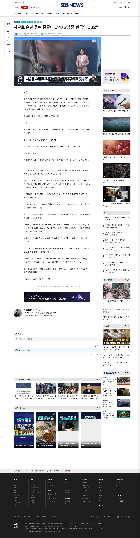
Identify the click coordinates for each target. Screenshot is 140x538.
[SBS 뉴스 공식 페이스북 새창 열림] (121, 516)
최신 (15, 483)
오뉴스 (32, 495)
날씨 (100, 483)
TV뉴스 (77, 13)
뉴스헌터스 (33, 485)
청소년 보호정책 (99, 528)
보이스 (49, 496)
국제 (42, 13)
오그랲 (104, 378)
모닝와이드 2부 (34, 490)
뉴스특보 (33, 502)
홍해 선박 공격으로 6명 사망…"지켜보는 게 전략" (39, 315)
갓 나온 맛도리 (85, 499)
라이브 (100, 488)
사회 (36, 13)
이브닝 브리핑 (51, 485)
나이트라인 (33, 497)
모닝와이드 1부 (34, 488)
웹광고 (37, 517)
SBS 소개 (17, 517)
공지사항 (101, 506)
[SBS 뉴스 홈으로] (72, 5)
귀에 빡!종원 (85, 485)
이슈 (15, 505)
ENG (109, 2)
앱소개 (100, 495)
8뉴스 (20, 13)
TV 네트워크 (17, 502)
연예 (62, 13)
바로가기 (101, 479)
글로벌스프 (105, 400)
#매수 (120, 7)
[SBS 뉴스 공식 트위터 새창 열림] (125, 516)
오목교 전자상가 (86, 501)
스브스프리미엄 (119, 479)
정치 (26, 13)
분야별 (15, 479)
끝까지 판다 (68, 501)
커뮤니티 (118, 488)
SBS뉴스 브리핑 (52, 499)
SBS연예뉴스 (119, 495)
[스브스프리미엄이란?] (118, 373)
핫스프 (104, 389)
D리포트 (67, 492)
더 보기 (97, 379)
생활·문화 (49, 13)
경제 (31, 13)
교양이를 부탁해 (86, 488)
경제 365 (67, 490)
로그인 (115, 2)
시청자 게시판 (102, 500)
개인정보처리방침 (54, 517)
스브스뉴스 (84, 495)
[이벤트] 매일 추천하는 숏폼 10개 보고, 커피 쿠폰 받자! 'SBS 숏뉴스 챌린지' (47, 470)
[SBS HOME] (129, 2)
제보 (100, 485)
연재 (66, 479)
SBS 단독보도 (68, 485)
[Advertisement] (57, 366)
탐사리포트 (67, 498)
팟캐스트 (118, 485)
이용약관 (44, 517)
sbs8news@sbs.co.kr (73, 524)
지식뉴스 (118, 483)
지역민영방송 (108, 517)
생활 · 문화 (16, 495)
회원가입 (122, 2)
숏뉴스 (100, 490)
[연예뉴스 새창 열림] (116, 76)
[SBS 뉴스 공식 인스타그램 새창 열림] (129, 516)
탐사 (66, 504)
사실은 (66, 483)
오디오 (49, 490)
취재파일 (69, 13)
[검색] (125, 7)
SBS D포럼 (119, 501)
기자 (100, 492)
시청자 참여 (28, 517)
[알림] (129, 7)
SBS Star (119, 498)
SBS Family (95, 517)
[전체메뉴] (15, 13)
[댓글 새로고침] (20, 334)
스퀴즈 (117, 490)
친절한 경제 (68, 488)
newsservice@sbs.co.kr (70, 527)
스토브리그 (84, 490)
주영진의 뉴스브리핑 (36, 492)
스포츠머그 (84, 483)
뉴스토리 (33, 500)
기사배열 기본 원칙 (88, 528)
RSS (100, 497)
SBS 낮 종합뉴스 (52, 501)
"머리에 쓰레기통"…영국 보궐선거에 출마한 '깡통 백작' (40, 313)
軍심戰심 (50, 483)
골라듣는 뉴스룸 (52, 494)
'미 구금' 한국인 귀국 (28, 22)
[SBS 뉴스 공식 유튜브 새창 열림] (118, 516)
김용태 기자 (28, 310)
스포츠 (57, 13)
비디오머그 (84, 479)
